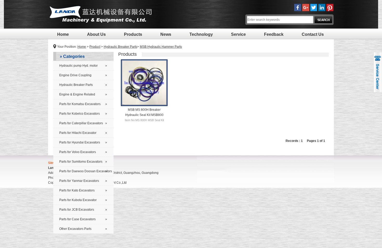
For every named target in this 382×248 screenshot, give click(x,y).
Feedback (274, 34)
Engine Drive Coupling (75, 75)
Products (133, 34)
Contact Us (313, 34)
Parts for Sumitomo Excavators (80, 161)
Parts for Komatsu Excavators (80, 104)
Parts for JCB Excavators (76, 209)
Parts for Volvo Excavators (77, 152)
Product (94, 47)
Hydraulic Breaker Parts (120, 47)
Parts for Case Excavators (77, 219)
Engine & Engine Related (77, 94)
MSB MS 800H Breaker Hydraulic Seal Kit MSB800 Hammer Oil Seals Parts (144, 114)
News (165, 34)
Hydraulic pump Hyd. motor (78, 65)
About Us (96, 34)
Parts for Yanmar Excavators (79, 181)
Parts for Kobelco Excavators (79, 113)
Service (238, 34)
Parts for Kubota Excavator (78, 200)
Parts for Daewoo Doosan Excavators (85, 171)
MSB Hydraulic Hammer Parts (161, 47)
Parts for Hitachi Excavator (77, 133)
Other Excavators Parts (75, 229)
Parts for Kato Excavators (77, 190)
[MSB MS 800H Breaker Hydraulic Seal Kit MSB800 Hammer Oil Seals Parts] (144, 83)
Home (63, 34)
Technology (201, 34)
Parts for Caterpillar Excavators (81, 123)
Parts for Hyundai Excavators (79, 142)
